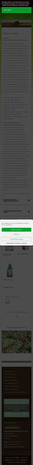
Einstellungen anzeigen (16, 239)
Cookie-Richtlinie (10, 243)
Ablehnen (16, 234)
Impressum (24, 243)
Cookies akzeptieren (16, 229)
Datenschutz (18, 243)
